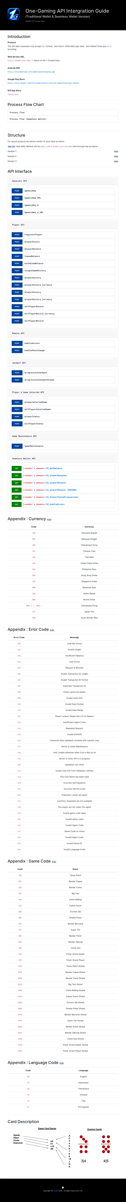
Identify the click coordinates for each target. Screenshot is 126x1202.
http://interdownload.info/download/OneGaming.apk (31, 72)
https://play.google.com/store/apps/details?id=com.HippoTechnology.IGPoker (43, 83)
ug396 (55, 1191)
